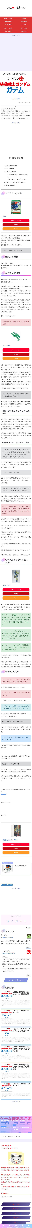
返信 (29, 947)
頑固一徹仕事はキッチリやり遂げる (17, 176)
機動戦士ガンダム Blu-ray (11, 840)
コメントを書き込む (16, 980)
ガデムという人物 (11, 165)
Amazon (16, 228)
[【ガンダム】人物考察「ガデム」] (16, 921)
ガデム (4, 216)
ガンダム (10, 884)
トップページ (16, 1222)
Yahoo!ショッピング (16, 220)
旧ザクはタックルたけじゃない (15, 182)
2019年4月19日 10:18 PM (7, 937)
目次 (14, 158)
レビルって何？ (16, 1204)
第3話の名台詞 (10, 185)
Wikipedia (3, 794)
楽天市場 (16, 224)
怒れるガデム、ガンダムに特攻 (17, 179)
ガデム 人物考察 (11, 171)
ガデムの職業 (10, 168)
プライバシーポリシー (16, 1213)
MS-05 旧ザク (7, 585)
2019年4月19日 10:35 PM (8, 953)
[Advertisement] (16, 52)
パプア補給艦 (6, 345)
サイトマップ (16, 1208)
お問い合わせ (16, 1217)
